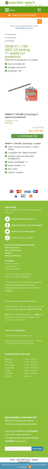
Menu (12, 10)
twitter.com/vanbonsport (23, 231)
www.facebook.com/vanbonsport (27, 225)
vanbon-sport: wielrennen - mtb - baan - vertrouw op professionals (24, 3)
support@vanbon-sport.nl (23, 219)
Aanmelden (37, 449)
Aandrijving (10, 37)
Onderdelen (11, 34)
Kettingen (10, 41)
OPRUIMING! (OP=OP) (24, 28)
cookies (23, 467)
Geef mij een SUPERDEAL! (24, 15)
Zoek (39, 21)
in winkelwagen (27, 136)
